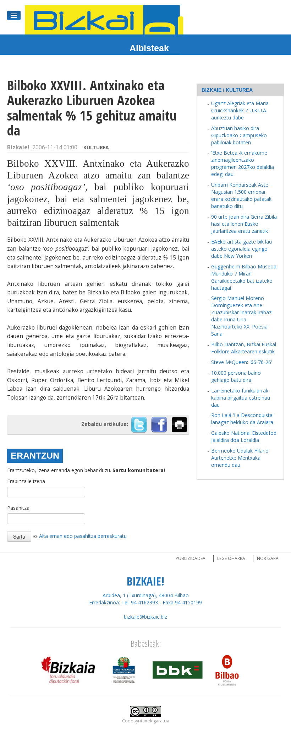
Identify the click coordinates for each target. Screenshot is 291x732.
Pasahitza (18, 507)
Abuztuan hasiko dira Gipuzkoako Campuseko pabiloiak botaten (239, 135)
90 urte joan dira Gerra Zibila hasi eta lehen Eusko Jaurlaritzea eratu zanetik (244, 223)
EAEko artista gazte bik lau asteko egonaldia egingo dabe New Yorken (241, 248)
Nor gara (268, 558)
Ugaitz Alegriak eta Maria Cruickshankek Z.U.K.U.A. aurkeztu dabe (240, 110)
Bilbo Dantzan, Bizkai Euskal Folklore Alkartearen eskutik (243, 348)
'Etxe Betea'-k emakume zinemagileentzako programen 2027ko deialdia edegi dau (242, 163)
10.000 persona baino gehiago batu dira (236, 376)
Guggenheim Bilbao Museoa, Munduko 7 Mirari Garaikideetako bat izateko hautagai (244, 277)
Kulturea (96, 147)
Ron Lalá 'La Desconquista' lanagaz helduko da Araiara (242, 419)
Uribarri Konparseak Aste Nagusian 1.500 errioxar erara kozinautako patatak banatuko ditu (241, 195)
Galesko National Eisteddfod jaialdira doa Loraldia (243, 436)
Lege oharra (231, 558)
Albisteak (149, 48)
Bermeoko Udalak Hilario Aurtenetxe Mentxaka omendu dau (240, 457)
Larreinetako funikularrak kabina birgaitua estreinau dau (240, 397)
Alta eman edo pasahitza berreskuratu (83, 536)
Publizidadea (190, 558)
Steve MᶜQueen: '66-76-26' (241, 362)
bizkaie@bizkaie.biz (145, 616)
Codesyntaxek (137, 721)
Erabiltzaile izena (26, 481)
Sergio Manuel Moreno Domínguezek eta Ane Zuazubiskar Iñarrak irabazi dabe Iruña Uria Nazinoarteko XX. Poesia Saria (242, 316)
